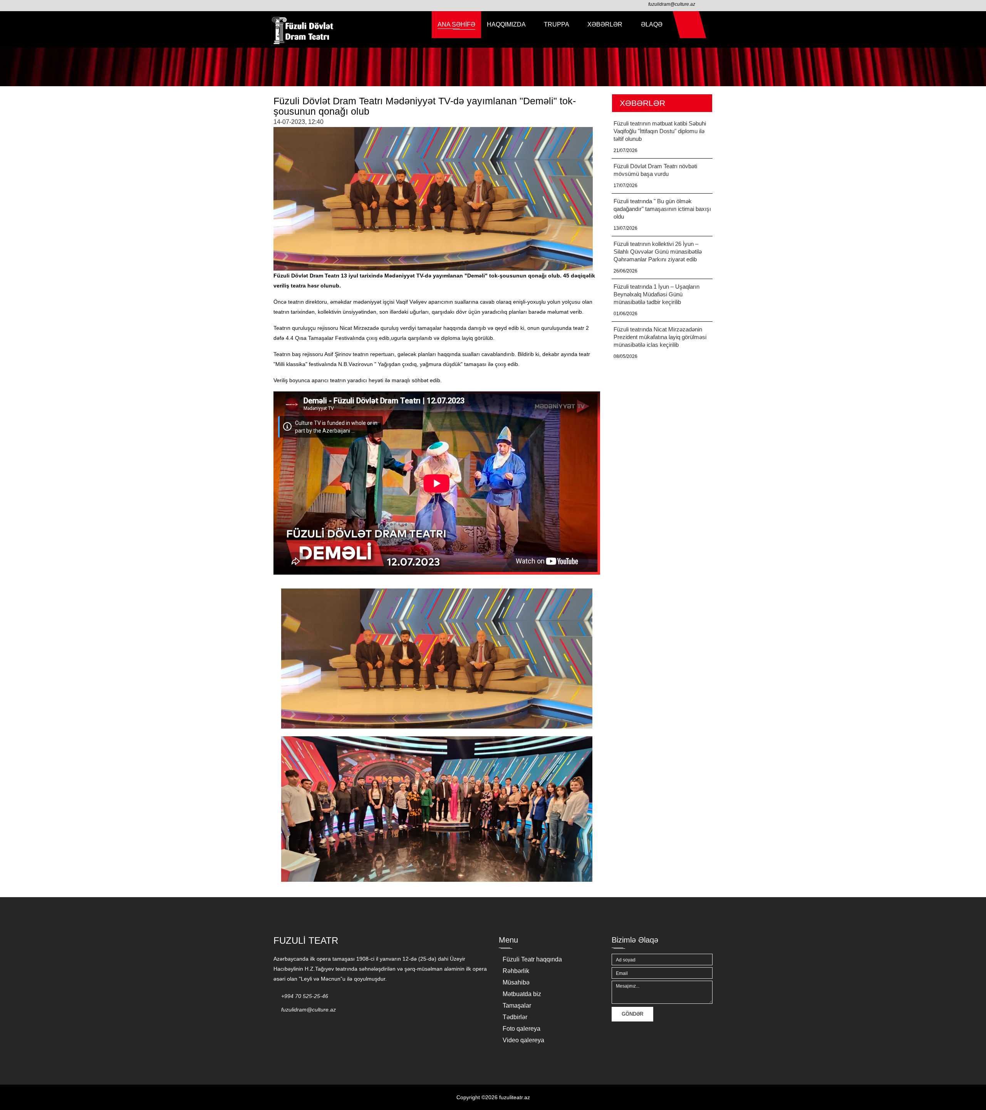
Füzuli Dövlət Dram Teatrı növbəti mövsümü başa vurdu (655, 170)
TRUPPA (557, 24)
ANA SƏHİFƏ (456, 24)
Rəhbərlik (516, 971)
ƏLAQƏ (651, 24)
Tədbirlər (515, 1017)
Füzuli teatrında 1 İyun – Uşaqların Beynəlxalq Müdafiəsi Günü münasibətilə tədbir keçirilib (656, 294)
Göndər (632, 1014)
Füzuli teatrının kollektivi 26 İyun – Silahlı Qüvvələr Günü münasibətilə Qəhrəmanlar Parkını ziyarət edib (658, 251)
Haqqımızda (507, 24)
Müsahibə (516, 982)
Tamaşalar (517, 1005)
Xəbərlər (605, 24)
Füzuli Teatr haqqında (532, 959)
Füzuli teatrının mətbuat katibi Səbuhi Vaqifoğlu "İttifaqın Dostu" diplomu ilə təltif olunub (660, 131)
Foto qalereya (521, 1028)
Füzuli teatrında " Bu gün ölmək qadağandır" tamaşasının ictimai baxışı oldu (662, 209)
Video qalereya (523, 1040)
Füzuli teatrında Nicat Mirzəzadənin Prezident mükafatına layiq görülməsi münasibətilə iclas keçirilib (660, 337)
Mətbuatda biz (522, 994)
